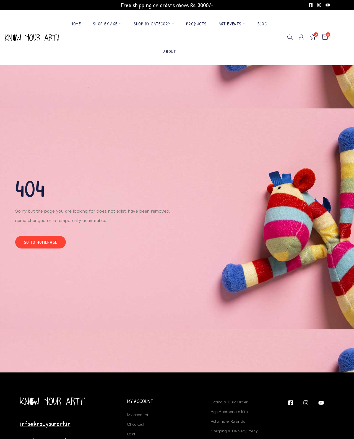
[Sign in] (301, 38)
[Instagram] (319, 5)
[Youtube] (328, 5)
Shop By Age (105, 24)
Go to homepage (40, 242)
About (169, 51)
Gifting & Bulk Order (229, 401)
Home (76, 24)
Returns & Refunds (228, 420)
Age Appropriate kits (229, 411)
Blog (262, 24)
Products (196, 24)
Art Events (229, 24)
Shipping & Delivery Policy (234, 430)
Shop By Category (152, 24)
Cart (131, 433)
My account (138, 414)
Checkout (136, 424)
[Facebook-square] (310, 5)
